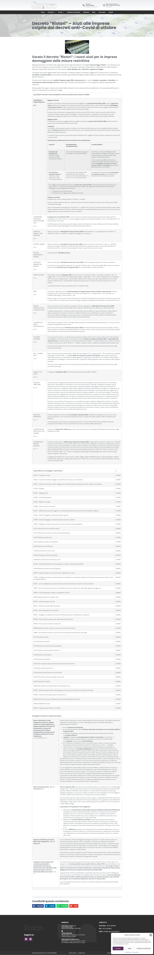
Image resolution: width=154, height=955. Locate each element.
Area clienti (102, 12)
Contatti (110, 12)
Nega (129, 948)
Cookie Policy (128, 952)
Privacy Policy (135, 952)
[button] (151, 935)
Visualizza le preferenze (144, 948)
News (93, 12)
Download (86, 12)
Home (43, 12)
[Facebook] (26, 939)
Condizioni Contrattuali (73, 12)
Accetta (118, 948)
